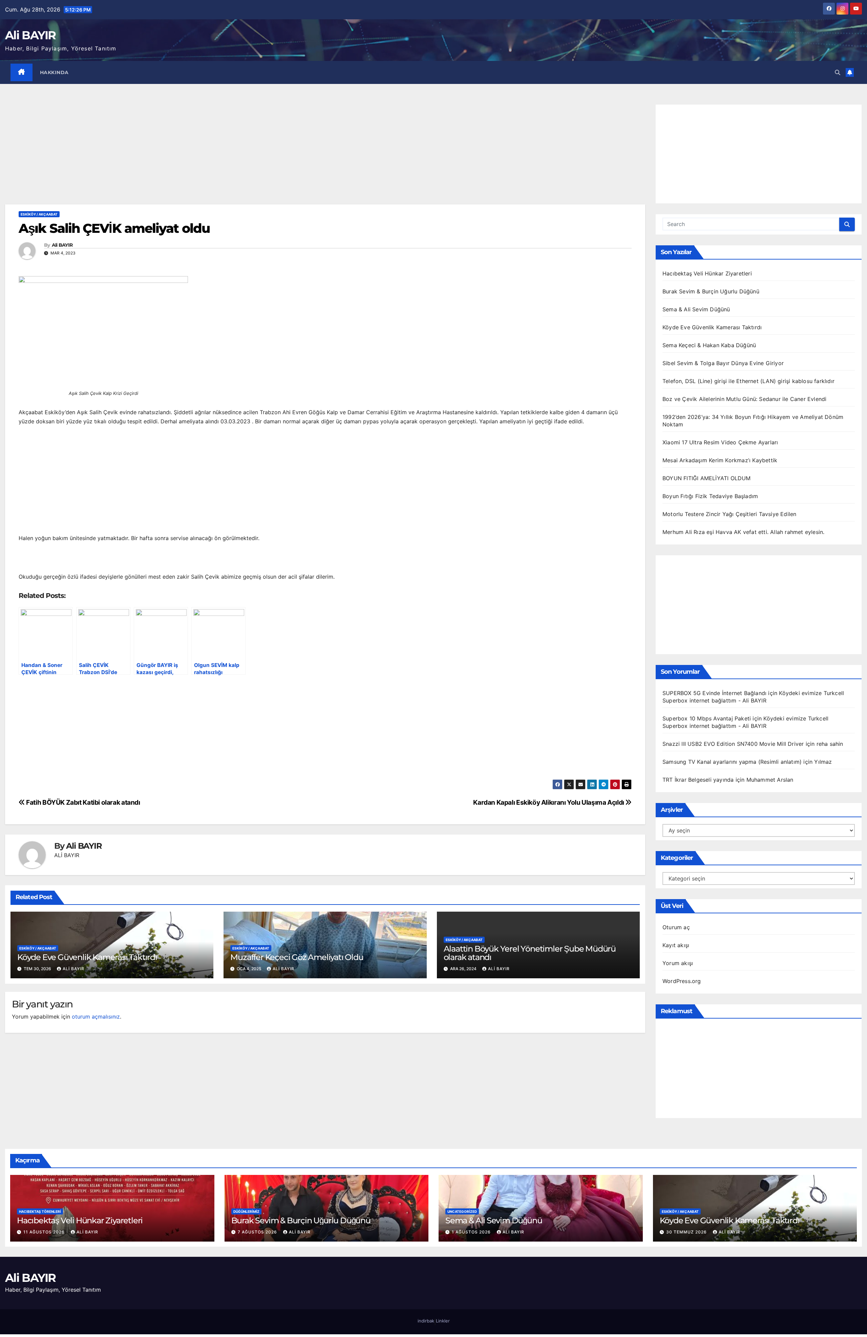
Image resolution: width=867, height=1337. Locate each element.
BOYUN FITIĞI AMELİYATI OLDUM (706, 478)
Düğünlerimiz (246, 1211)
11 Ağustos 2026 (44, 1231)
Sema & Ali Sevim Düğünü (696, 309)
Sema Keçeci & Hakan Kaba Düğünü (709, 345)
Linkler (443, 1320)
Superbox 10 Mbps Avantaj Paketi (706, 718)
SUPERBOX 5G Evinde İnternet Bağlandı (714, 693)
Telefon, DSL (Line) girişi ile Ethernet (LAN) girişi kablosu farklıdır (748, 381)
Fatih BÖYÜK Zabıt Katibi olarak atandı (82, 802)
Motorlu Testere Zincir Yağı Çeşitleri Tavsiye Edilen (729, 514)
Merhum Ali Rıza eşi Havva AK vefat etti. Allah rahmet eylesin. (743, 532)
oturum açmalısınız (96, 1016)
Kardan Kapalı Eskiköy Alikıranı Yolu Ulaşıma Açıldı (549, 802)
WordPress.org (681, 981)
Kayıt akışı (675, 945)
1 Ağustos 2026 (472, 1231)
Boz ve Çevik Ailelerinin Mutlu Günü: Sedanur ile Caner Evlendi (744, 399)
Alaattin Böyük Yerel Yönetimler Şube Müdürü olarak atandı (530, 953)
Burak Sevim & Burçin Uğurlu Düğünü (710, 291)
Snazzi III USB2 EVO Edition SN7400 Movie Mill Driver (733, 743)
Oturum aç (676, 927)
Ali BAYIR (30, 35)
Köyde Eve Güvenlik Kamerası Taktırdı (87, 957)
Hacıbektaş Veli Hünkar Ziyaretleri (707, 273)
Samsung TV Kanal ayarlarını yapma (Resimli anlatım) (732, 761)
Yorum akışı (677, 963)
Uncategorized (462, 1211)
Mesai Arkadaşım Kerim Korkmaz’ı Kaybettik (719, 460)
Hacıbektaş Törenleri (40, 1211)
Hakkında (54, 72)
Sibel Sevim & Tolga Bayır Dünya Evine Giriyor (723, 363)
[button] (837, 72)
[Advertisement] (325, 154)
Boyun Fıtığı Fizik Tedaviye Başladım (710, 496)
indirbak (426, 1320)
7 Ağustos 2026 (258, 1231)
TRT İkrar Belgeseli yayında (698, 779)
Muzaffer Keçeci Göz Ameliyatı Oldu (296, 957)
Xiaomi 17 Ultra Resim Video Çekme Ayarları (720, 442)
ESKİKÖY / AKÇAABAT (39, 214)
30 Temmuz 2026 (687, 1231)
